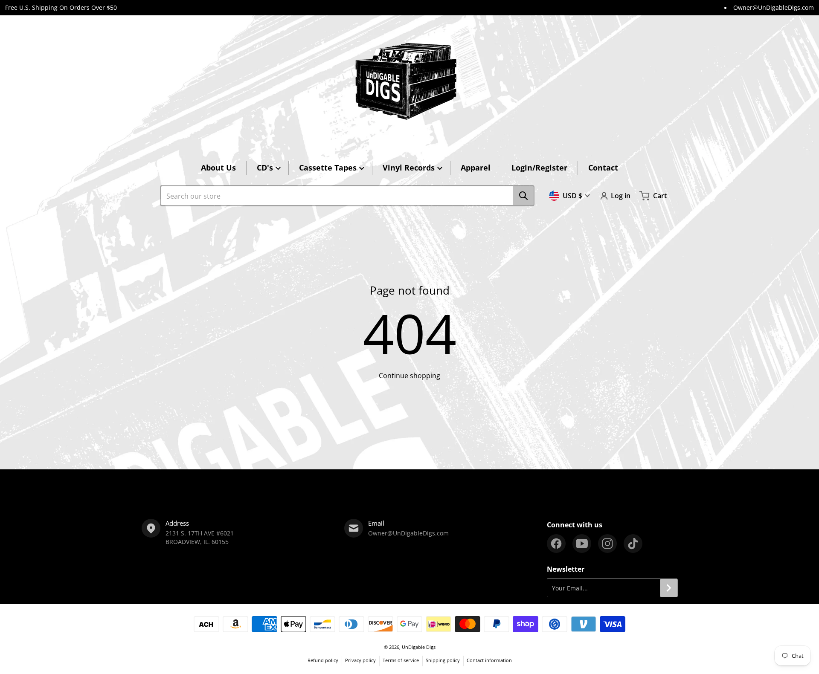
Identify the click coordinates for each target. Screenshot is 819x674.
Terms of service (401, 660)
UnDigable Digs (419, 647)
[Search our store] (523, 195)
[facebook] (556, 543)
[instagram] (607, 543)
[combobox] (347, 195)
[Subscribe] (669, 588)
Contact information (489, 660)
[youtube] (581, 543)
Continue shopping (409, 375)
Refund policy (323, 660)
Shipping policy (443, 660)
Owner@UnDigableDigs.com (773, 7)
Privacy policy (360, 660)
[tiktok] (633, 543)
